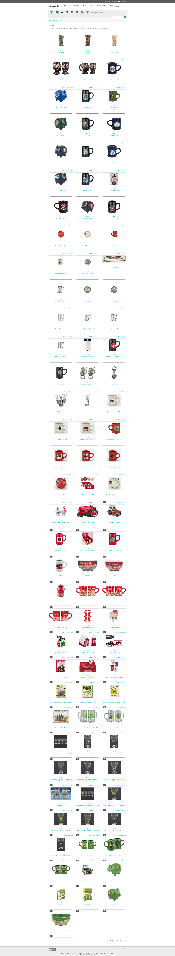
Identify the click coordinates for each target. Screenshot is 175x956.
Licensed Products (85, 6)
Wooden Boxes (92, 6)
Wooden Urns (99, 6)
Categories (55, 20)
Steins (64, 5)
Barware (105, 5)
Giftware (60, 20)
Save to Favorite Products (67, 59)
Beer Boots (70, 6)
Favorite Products (116, 1)
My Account (107, 1)
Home (50, 20)
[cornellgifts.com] (54, 6)
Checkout (124, 1)
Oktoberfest (77, 5)
